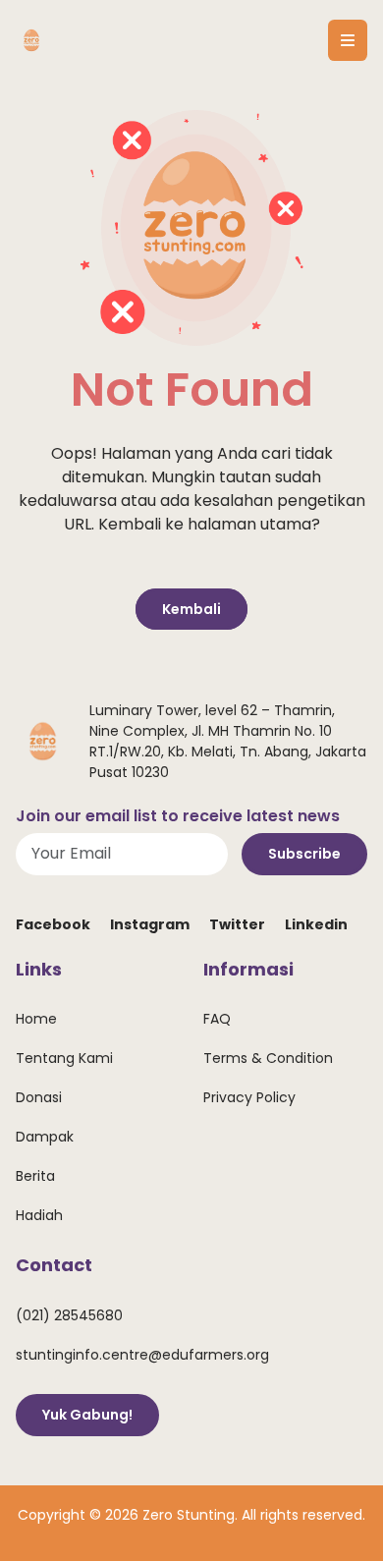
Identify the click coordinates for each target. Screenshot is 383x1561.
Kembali (191, 609)
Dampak (45, 1136)
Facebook (53, 924)
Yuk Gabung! (87, 1414)
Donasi (39, 1097)
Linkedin (316, 924)
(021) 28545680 (69, 1315)
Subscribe (304, 854)
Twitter (237, 924)
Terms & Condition (268, 1058)
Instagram (150, 924)
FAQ (217, 1019)
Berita (35, 1176)
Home (36, 1019)
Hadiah (39, 1215)
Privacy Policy (249, 1097)
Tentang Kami (64, 1058)
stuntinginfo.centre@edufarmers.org (142, 1355)
